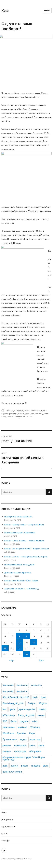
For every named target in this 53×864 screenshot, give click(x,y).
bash (35, 697)
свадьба (35, 765)
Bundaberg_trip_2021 (13, 703)
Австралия (35, 410)
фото (45, 765)
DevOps (5, 840)
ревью (24, 765)
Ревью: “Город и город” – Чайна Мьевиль (24, 540)
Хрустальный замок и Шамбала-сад (21, 588)
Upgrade (24, 721)
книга (32, 745)
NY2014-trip (9, 715)
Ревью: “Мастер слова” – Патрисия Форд (24, 524)
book (43, 697)
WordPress (8, 733)
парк (5, 765)
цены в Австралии (12, 771)
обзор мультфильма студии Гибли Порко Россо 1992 (24, 758)
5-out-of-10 (8, 685)
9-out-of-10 (22, 691)
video (34, 721)
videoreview (9, 727)
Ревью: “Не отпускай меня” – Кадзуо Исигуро (26, 548)
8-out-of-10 (8, 691)
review (41, 715)
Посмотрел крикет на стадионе (19, 564)
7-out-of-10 (36, 685)
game (12, 709)
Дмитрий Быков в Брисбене (17, 572)
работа (14, 765)
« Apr (11, 660)
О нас (4, 833)
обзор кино (35, 751)
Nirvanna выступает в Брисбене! (19, 532)
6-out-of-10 (22, 685)
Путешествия (10, 739)
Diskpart (32, 703)
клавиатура (20, 745)
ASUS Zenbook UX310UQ (16, 697)
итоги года (35, 739)
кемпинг (7, 745)
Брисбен (21, 733)
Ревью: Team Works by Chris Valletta (21, 580)
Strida (14, 721)
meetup (42, 709)
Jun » (41, 660)
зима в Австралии (26, 413)
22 (19, 648)
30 (26, 654)
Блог (43, 410)
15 (19, 642)
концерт (7, 751)
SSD (5, 721)
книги (41, 745)
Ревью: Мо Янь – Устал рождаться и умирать (25, 556)
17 (34, 642)
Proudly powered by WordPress (19, 858)
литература (20, 751)
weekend (22, 727)
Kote (5, 10)
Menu (47, 10)
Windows (35, 727)
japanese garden (27, 709)
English (43, 703)
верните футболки (9, 413)
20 (5, 648)
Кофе (32, 733)
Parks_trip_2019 (26, 715)
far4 (4, 709)
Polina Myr (10, 410)
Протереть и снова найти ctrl (18, 516)
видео (23, 739)
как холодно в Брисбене (22, 416)
